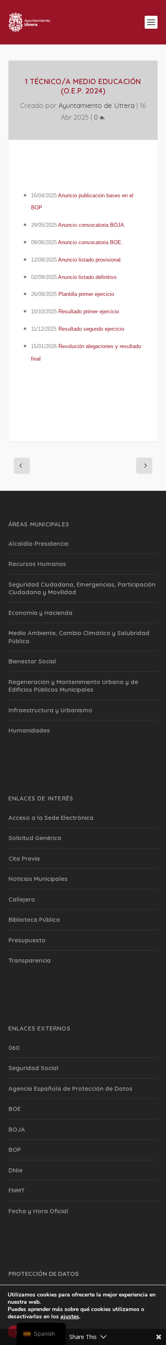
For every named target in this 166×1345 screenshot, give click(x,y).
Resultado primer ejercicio (88, 311)
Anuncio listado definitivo (87, 277)
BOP (14, 1149)
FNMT (16, 1190)
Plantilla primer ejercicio (86, 294)
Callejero (21, 899)
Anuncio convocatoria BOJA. (92, 225)
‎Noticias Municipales (38, 879)
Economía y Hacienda (40, 613)
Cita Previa (24, 858)
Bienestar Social (32, 661)
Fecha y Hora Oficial (38, 1211)
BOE (14, 1109)
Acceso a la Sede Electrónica (50, 817)
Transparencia (29, 960)
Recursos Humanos (37, 564)
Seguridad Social (33, 1068)
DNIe (15, 1170)
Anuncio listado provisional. (90, 260)
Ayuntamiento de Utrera (96, 105)
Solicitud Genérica (34, 838)
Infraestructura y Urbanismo (50, 710)
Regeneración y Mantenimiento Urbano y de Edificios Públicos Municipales (73, 686)
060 (13, 1048)
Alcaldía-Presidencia (38, 543)
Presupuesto (27, 940)
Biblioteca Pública (34, 919)
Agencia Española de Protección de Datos (70, 1088)
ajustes (69, 1316)
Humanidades (29, 730)
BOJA (16, 1129)
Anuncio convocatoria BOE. (90, 242)
